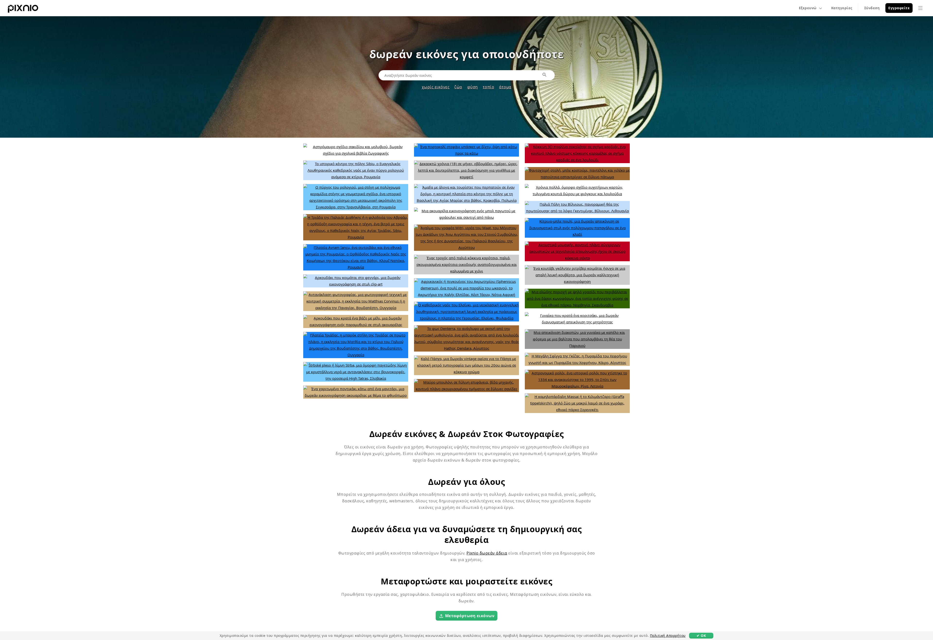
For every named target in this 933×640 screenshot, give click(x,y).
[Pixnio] (23, 10)
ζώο (458, 87)
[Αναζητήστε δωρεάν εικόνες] (544, 75)
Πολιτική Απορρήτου (668, 635)
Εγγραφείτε (899, 8)
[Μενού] (920, 8)
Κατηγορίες (841, 8)
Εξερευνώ (808, 8)
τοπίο (488, 87)
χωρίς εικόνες (436, 87)
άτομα (505, 87)
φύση (472, 87)
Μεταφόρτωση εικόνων (470, 615)
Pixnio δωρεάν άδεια (486, 553)
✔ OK (701, 635)
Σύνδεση (872, 8)
